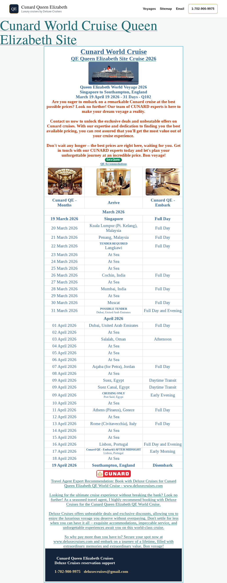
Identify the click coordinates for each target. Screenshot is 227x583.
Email (180, 8)
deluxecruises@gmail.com (106, 571)
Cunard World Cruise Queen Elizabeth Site (78, 32)
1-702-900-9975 (203, 8)
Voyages (149, 8)
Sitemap (166, 8)
